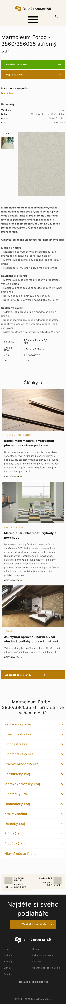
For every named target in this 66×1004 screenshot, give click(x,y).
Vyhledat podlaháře (34, 924)
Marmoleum (7, 93)
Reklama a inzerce (42, 955)
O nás (35, 949)
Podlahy (8, 961)
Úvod (6, 949)
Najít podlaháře (14, 74)
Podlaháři (9, 955)
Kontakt (36, 961)
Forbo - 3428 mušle (50, 882)
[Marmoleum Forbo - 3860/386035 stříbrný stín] (41, 164)
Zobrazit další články (18, 674)
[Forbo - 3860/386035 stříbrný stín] (7, 142)
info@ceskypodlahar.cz (33, 981)
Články (7, 967)
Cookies (8, 974)
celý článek (11, 476)
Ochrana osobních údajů (46, 967)
